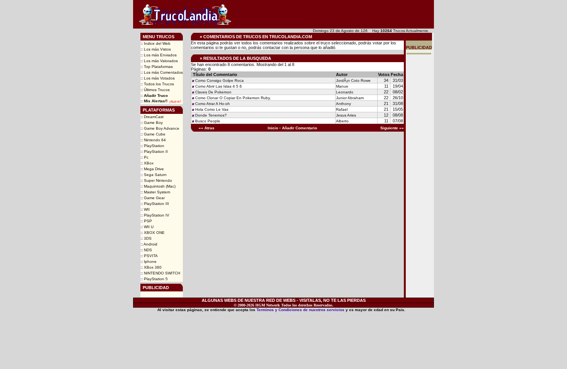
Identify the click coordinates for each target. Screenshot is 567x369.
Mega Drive (152, 169)
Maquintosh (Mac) (158, 186)
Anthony (343, 104)
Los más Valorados (159, 61)
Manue (342, 86)
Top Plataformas (156, 66)
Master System (155, 192)
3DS (146, 238)
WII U (147, 227)
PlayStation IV (154, 215)
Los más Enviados (158, 55)
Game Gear (152, 198)
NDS (146, 250)
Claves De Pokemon (213, 92)
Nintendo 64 (153, 140)
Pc (144, 157)
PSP (146, 221)
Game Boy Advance (159, 128)
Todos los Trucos (157, 84)
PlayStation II (154, 151)
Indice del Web (155, 43)
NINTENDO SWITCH (160, 273)
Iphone (148, 261)
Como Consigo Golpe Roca (219, 80)
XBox (147, 163)
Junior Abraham (350, 98)
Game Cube (152, 134)
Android (148, 244)
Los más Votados (157, 78)
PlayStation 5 (154, 279)
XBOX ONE (152, 232)
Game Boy (151, 122)
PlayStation (152, 146)
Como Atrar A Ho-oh (212, 104)
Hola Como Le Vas (211, 109)
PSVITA (149, 256)
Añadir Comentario (299, 128)
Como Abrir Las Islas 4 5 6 (218, 86)
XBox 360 (151, 267)
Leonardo (344, 92)
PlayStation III (154, 203)
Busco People (207, 121)
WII (145, 209)
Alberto (342, 121)
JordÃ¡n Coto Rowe (353, 80)
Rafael (342, 109)
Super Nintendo (156, 180)
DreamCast (152, 117)
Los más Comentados (161, 72)
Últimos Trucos (155, 90)
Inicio (273, 128)
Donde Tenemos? (211, 115)
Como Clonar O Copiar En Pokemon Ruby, (233, 98)
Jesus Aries (346, 115)
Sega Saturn (153, 175)
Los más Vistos (155, 49)
